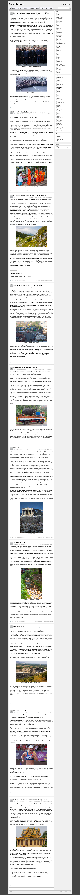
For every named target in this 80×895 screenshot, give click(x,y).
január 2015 (59, 80)
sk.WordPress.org (60, 140)
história (47, 537)
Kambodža (59, 36)
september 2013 (59, 102)
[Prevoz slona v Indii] (31, 415)
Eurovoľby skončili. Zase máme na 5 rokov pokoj (29, 112)
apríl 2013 (58, 109)
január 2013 (59, 113)
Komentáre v (60, 139)
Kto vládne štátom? (19, 711)
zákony (52, 280)
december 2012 (59, 114)
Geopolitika (21, 14)
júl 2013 (58, 105)
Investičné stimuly (19, 626)
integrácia (46, 362)
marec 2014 (59, 94)
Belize (58, 15)
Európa (16, 14)
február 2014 (59, 95)
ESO (38, 152)
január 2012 (59, 130)
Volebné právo (29, 276)
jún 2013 (58, 106)
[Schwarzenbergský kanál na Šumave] (31, 583)
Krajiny (24, 712)
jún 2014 (58, 90)
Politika (13, 8)
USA (27, 449)
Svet (10, 8)
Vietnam (58, 72)
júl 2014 (58, 88)
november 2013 (59, 99)
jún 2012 (58, 123)
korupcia (43, 190)
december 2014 (59, 81)
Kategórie (57, 146)
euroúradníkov (43, 805)
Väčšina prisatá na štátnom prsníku (25, 368)
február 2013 (59, 112)
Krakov (58, 40)
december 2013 (59, 98)
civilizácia (43, 537)
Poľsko (58, 53)
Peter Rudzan (16, 4)
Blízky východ (59, 17)
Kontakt (51, 8)
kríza (52, 362)
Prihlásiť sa (59, 136)
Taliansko (58, 69)
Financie (19, 8)
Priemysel (58, 54)
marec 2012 (59, 127)
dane (43, 280)
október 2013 (59, 101)
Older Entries (13, 889)
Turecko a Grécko (19, 542)
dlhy (41, 362)
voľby (52, 190)
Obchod (58, 46)
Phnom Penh (59, 47)
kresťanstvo (47, 621)
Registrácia (59, 135)
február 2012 (59, 128)
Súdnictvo (58, 68)
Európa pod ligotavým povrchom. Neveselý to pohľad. (31, 13)
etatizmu (17, 385)
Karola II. (46, 783)
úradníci (49, 280)
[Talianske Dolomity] (31, 236)
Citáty (37, 8)
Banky (16, 712)
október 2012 (59, 117)
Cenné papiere (59, 18)
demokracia (34, 190)
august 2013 (59, 103)
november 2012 (59, 116)
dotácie (37, 190)
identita (49, 537)
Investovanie (59, 35)
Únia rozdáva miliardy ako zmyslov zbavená (27, 285)
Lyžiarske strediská (60, 43)
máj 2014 (58, 91)
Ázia (57, 13)
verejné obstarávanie (48, 190)
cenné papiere (38, 362)
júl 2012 (58, 121)
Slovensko (21, 113)
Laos (58, 42)
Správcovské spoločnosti (61, 65)
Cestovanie (25, 8)
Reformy (21, 369)
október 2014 (59, 84)
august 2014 (59, 87)
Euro (15, 801)
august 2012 (59, 120)
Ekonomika (59, 24)
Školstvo (58, 60)
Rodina (58, 58)
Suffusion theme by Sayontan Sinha (65, 891)
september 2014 (59, 85)
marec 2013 (59, 110)
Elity (21, 273)
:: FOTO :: (42, 8)
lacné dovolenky (20, 614)
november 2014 (59, 83)
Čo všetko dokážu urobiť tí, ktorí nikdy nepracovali (29, 195)
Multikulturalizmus (19, 448)
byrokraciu (29, 658)
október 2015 (59, 77)
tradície (52, 537)
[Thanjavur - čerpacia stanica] (31, 331)
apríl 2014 (58, 92)
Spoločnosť (32, 8)
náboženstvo (51, 621)
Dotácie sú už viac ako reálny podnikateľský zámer (30, 800)
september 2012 (59, 119)
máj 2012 (58, 124)
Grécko (58, 33)
